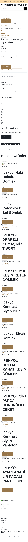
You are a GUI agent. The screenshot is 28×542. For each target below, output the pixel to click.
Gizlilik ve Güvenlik (5, 512)
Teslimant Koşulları (5, 510)
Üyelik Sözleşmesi (4, 508)
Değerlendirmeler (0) (7, 84)
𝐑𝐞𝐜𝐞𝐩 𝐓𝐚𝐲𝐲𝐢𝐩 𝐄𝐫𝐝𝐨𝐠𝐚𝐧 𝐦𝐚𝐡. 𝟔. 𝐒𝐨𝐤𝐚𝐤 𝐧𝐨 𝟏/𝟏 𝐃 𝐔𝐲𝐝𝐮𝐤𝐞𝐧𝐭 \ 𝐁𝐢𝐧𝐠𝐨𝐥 (12, 532)
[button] (4, 35)
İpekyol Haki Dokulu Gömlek (12, 176)
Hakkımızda (3, 520)
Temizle (11, 57)
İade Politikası (4, 506)
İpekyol (7, 15)
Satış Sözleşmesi (4, 515)
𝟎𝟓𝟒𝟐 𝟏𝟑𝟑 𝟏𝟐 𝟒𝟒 (4, 529)
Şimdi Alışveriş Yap (20, 1)
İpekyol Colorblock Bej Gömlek (12, 208)
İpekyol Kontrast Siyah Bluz (11, 306)
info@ (2, 527)
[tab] (14, 82)
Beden (2, 56)
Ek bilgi (4, 82)
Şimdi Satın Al (17, 66)
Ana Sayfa (3, 15)
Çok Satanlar (7, 229)
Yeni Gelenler (7, 197)
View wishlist (6, 21)
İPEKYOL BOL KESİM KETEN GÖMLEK (14, 275)
